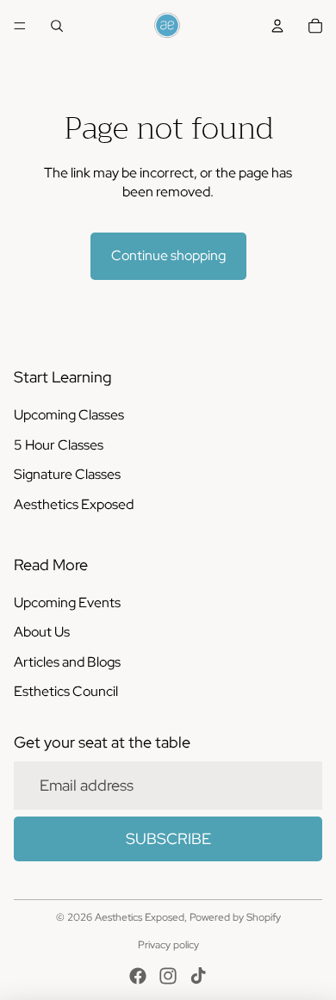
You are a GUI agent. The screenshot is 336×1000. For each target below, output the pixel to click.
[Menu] (20, 26)
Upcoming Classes (69, 415)
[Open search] (57, 26)
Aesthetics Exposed (74, 504)
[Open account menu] (277, 26)
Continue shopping (168, 255)
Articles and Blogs (67, 662)
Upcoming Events (67, 602)
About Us (42, 632)
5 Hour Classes (58, 445)
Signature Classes (67, 474)
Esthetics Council (66, 691)
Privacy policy (168, 945)
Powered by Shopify (235, 917)
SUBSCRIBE (168, 838)
